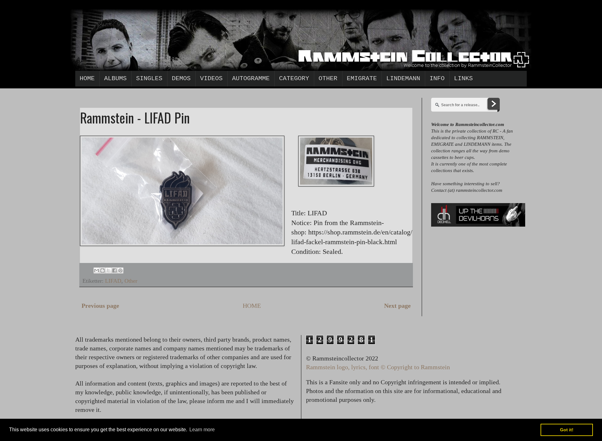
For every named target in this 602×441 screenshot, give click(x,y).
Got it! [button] (566, 429)
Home (87, 78)
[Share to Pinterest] (120, 270)
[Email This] (96, 270)
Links (463, 78)
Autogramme (251, 78)
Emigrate (362, 78)
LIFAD (113, 281)
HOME (252, 305)
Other (328, 78)
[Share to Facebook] (114, 270)
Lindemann (403, 78)
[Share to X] (108, 270)
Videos (211, 78)
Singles (149, 78)
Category (294, 78)
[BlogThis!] (102, 270)
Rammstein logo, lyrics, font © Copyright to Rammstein (378, 367)
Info (437, 78)
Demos (181, 78)
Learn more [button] (202, 429)
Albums (115, 78)
